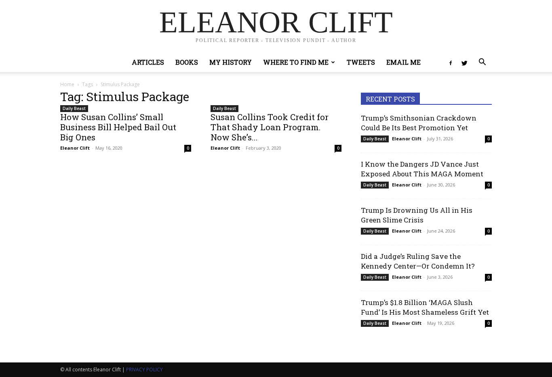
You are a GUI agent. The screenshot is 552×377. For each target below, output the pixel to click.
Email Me (403, 62)
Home (67, 84)
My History (230, 62)
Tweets (361, 62)
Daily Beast (74, 108)
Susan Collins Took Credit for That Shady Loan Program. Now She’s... (270, 127)
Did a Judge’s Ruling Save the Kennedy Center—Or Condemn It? (418, 261)
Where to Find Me (296, 62)
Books (186, 62)
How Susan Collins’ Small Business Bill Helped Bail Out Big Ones (118, 127)
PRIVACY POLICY (144, 369)
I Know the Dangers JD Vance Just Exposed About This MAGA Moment (422, 168)
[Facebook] (451, 62)
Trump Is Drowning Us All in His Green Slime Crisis (416, 215)
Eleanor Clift (75, 148)
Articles (148, 62)
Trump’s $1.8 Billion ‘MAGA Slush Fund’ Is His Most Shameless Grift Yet (425, 307)
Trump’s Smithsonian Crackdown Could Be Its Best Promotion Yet (418, 122)
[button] (482, 63)
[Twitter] (464, 62)
